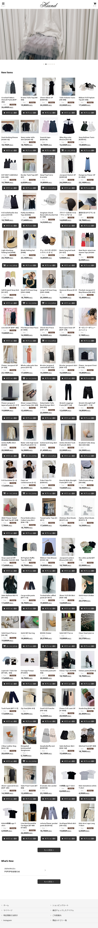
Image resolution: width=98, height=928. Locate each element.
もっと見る (48, 850)
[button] (3, 4)
